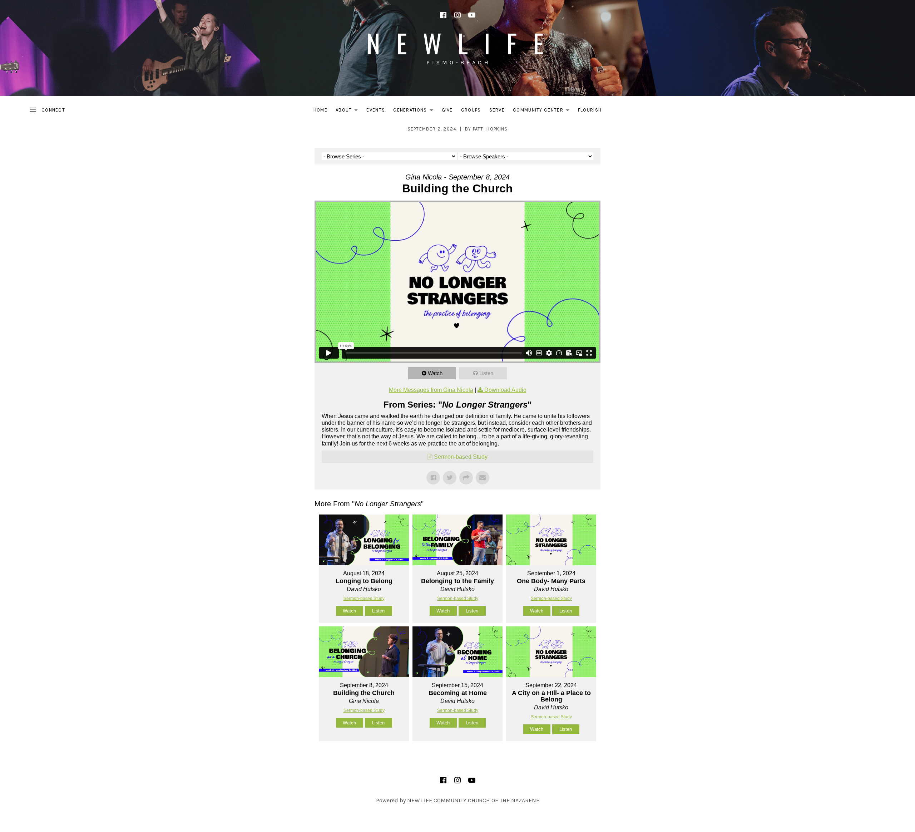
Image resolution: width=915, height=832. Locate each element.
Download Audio (505, 390)
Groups (471, 110)
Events (375, 110)
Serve (497, 110)
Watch (435, 373)
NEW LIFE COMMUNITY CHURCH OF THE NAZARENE (473, 800)
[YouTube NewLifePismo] (472, 15)
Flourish (590, 110)
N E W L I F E (457, 43)
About (349, 111)
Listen (486, 373)
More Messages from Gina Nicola (431, 390)
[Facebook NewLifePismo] (443, 15)
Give (447, 110)
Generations (415, 111)
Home (320, 110)
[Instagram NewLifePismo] (457, 15)
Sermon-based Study (461, 457)
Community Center (543, 111)
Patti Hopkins (490, 129)
